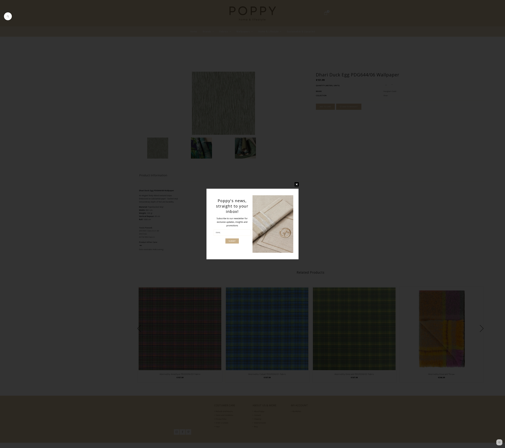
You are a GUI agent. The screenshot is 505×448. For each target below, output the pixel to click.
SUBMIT (232, 241)
